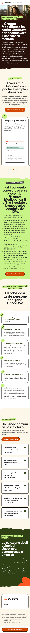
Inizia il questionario (15, 629)
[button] (28, 2)
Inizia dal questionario (14, 109)
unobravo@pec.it (8, 620)
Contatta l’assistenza (11, 439)
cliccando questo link (19, 268)
